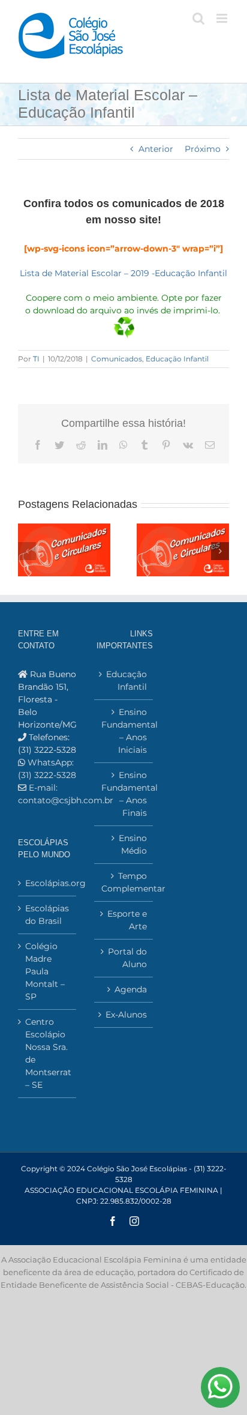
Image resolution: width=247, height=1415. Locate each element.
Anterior (155, 148)
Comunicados (116, 358)
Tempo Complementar (123, 882)
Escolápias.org (47, 883)
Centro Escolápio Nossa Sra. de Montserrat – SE (47, 1053)
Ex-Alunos (126, 1014)
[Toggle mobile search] (198, 18)
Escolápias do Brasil (47, 914)
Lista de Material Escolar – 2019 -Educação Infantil (123, 273)
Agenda (130, 989)
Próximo (203, 148)
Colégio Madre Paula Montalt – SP (45, 971)
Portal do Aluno (127, 958)
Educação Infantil (177, 358)
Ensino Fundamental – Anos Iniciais (123, 731)
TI (36, 358)
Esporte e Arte (126, 920)
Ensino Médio (132, 844)
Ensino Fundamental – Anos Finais (123, 794)
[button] (27, 551)
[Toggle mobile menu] (222, 18)
